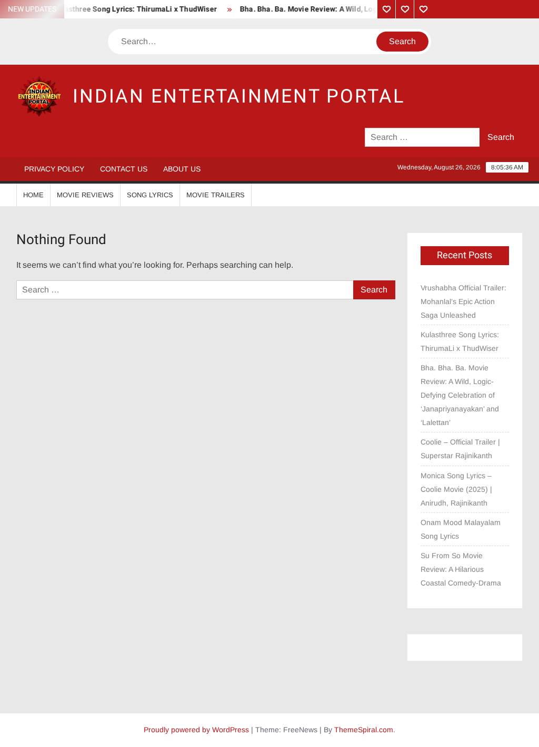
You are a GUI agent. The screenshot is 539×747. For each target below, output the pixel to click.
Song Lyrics (150, 195)
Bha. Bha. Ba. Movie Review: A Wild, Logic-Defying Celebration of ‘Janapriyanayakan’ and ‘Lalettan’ (460, 395)
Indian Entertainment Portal (239, 96)
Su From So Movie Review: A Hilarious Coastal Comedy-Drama (461, 569)
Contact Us (123, 169)
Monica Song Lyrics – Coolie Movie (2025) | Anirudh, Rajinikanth (456, 489)
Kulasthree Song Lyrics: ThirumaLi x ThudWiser (129, 9)
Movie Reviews (85, 195)
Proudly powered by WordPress (196, 729)
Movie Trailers (215, 195)
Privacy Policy (54, 169)
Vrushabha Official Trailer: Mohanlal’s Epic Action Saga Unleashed (463, 301)
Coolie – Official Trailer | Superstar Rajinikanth (460, 449)
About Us (182, 169)
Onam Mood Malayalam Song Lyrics (461, 529)
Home (33, 195)
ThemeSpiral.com (363, 729)
